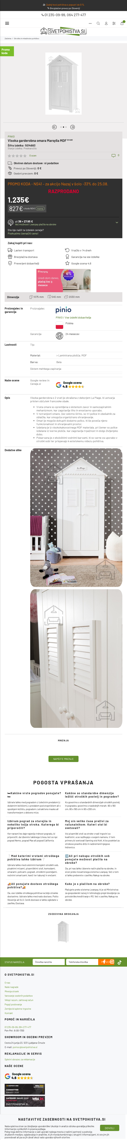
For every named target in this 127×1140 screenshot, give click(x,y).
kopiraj (40, 208)
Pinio (11, 136)
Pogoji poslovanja (13, 1004)
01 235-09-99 (54, 14)
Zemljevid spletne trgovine (18, 1008)
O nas (7, 982)
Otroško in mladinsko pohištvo (26, 38)
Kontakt (9, 1013)
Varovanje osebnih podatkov (19, 995)
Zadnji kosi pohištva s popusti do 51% (65, 4)
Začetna (8, 38)
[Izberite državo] (114, 23)
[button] (54, 127)
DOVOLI (109, 1128)
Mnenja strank (12, 991)
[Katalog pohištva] (90, 23)
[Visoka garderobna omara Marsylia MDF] (63, 931)
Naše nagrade (11, 987)
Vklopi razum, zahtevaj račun (19, 1000)
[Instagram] (112, 962)
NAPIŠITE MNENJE (63, 759)
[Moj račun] (106, 23)
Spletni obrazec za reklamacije (20, 1059)
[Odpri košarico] (122, 23)
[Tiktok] (119, 961)
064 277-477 (76, 14)
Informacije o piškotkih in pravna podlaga (25, 1129)
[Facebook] (104, 962)
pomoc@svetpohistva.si (25, 1047)
